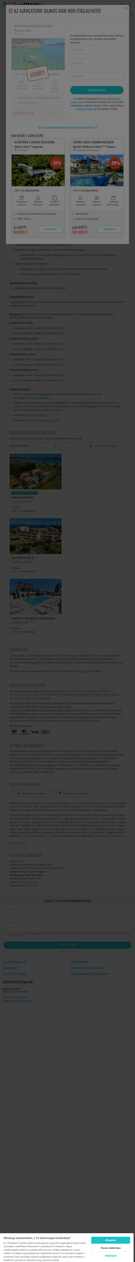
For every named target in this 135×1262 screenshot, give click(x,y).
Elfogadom (110, 1240)
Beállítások (110, 1255)
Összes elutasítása (111, 1248)
